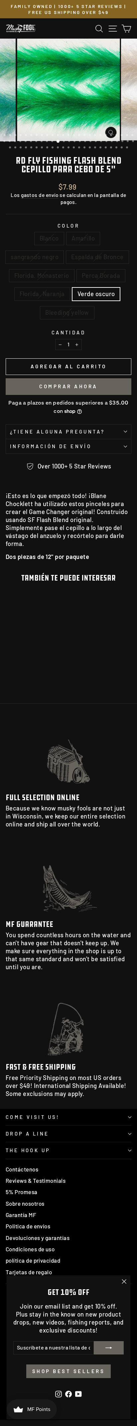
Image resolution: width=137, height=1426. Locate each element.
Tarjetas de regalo (29, 1272)
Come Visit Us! (33, 1117)
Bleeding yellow (67, 312)
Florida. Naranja (42, 293)
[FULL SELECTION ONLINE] (68, 752)
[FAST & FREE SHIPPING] (68, 1022)
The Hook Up (28, 1150)
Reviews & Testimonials (36, 1180)
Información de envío (50, 446)
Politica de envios (28, 1226)
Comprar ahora (68, 386)
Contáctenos (22, 1169)
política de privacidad (33, 1260)
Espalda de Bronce (97, 257)
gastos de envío (40, 195)
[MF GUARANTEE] (68, 879)
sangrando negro (35, 257)
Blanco (49, 238)
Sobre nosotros (25, 1203)
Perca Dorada (101, 275)
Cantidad (68, 332)
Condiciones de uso (30, 1249)
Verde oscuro (96, 293)
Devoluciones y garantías (37, 1237)
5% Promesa (22, 1191)
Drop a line (27, 1134)
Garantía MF (21, 1214)
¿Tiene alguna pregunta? (57, 432)
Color (68, 226)
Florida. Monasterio (41, 275)
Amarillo (83, 238)
